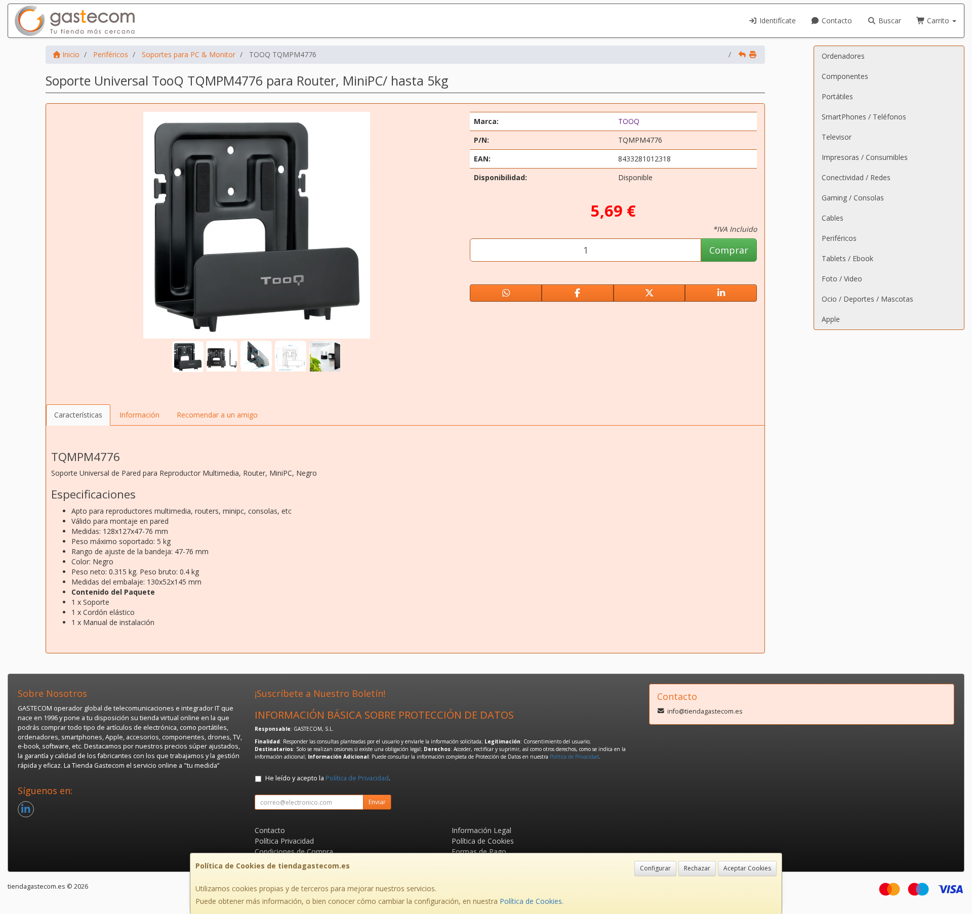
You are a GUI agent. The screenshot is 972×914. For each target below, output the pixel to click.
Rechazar (697, 868)
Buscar (888, 20)
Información (139, 415)
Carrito (938, 20)
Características (78, 415)
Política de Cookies (531, 901)
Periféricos (839, 238)
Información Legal (481, 830)
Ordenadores (843, 56)
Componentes (845, 76)
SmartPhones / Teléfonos (864, 116)
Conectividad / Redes (856, 177)
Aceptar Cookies (747, 868)
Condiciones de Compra (294, 851)
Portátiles (837, 96)
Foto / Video (842, 278)
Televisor (837, 137)
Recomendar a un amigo (217, 415)
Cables (832, 218)
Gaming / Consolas (853, 197)
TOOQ (628, 121)
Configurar (655, 868)
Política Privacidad (284, 841)
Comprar (728, 250)
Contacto (836, 20)
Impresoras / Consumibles (865, 157)
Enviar (377, 802)
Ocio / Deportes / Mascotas (867, 299)
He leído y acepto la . (327, 778)
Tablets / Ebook (847, 258)
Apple (831, 319)
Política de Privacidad (574, 756)
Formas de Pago (479, 851)
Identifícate (776, 20)
